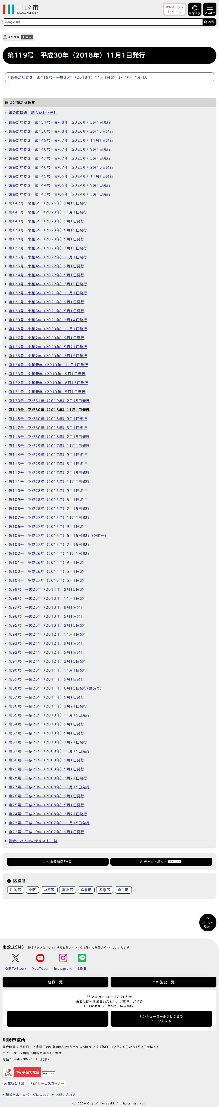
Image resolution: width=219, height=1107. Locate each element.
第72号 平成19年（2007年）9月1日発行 (46, 832)
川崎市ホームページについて (27, 1094)
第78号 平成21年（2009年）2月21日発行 (48, 778)
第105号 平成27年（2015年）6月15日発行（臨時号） (59, 535)
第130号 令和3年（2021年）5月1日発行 (46, 311)
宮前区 (86, 890)
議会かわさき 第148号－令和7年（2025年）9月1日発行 (60, 149)
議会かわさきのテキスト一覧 (33, 841)
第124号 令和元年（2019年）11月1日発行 (48, 365)
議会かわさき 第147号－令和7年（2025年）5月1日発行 (60, 158)
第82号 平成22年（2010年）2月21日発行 (48, 742)
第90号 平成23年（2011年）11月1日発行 (48, 670)
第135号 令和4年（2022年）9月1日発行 (46, 266)
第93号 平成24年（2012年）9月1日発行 (46, 643)
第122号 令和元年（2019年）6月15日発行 (48, 383)
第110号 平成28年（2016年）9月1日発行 (48, 490)
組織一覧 (55, 982)
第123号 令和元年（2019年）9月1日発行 (47, 374)
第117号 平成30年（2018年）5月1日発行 (48, 427)
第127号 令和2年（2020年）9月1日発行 (46, 338)
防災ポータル (174, 9)
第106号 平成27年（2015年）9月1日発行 (48, 526)
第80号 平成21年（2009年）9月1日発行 (46, 760)
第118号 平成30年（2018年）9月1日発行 (48, 418)
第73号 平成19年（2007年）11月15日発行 (49, 823)
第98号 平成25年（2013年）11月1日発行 (48, 598)
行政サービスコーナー (48, 1083)
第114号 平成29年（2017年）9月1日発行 (48, 454)
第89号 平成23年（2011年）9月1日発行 (46, 679)
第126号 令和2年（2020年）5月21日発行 (48, 347)
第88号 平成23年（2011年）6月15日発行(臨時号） (56, 688)
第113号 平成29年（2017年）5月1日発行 (48, 463)
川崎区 (15, 890)
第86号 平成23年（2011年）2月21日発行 (48, 706)
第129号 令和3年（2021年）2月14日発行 (48, 320)
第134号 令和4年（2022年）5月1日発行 (46, 275)
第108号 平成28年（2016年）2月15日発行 (49, 508)
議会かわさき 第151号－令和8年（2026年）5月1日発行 (60, 122)
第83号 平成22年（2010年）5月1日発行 (46, 733)
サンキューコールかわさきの (161, 1018)
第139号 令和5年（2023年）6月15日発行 (48, 230)
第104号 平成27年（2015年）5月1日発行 (48, 580)
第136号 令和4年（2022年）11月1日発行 (48, 257)
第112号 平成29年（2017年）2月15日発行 (49, 472)
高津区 (67, 890)
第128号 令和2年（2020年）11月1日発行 (48, 329)
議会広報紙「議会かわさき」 (33, 112)
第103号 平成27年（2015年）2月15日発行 (49, 544)
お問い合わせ (66, 1094)
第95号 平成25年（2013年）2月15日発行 (48, 625)
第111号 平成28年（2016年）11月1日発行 (49, 481)
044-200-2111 (25, 1059)
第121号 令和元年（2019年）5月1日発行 (47, 392)
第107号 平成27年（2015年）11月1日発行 (49, 517)
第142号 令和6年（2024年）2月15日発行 (48, 203)
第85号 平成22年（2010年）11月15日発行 (49, 715)
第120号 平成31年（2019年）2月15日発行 (49, 401)
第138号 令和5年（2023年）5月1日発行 (46, 239)
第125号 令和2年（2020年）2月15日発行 (48, 356)
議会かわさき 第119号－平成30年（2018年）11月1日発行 (79, 77)
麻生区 (123, 890)
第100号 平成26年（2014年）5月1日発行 (48, 571)
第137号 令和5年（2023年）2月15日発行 (48, 248)
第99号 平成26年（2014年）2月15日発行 (48, 589)
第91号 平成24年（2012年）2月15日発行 (48, 661)
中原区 (49, 890)
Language (195, 13)
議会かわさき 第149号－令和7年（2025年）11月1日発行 (61, 140)
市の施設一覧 (163, 982)
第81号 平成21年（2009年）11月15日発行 (49, 751)
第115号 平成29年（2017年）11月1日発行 (49, 445)
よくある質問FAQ (58, 861)
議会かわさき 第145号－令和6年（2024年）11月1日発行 (61, 176)
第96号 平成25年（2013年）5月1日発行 (46, 616)
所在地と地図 (14, 1083)
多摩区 (104, 890)
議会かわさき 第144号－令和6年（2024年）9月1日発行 (60, 185)
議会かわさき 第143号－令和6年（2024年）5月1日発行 (60, 194)
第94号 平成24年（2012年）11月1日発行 (48, 634)
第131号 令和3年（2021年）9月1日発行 (46, 302)
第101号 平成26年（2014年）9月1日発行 (48, 562)
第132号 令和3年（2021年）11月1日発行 (48, 293)
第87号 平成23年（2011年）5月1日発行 (46, 697)
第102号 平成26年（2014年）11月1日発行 (49, 553)
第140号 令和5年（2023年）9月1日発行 (46, 221)
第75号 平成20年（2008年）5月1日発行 (46, 805)
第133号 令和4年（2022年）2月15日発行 (48, 284)
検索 (211, 22)
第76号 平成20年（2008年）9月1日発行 (46, 796)
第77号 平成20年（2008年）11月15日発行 (49, 787)
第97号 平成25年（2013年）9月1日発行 (46, 607)
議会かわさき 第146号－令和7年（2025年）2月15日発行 (61, 167)
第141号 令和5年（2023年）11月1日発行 (48, 212)
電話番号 (57, 1018)
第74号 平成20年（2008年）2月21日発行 (48, 814)
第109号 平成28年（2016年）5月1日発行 (48, 499)
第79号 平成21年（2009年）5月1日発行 (46, 769)
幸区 (32, 890)
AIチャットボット (160, 861)
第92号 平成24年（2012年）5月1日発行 (46, 652)
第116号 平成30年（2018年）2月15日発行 (49, 436)
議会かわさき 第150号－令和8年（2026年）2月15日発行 (61, 131)
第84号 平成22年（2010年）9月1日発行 (46, 724)
